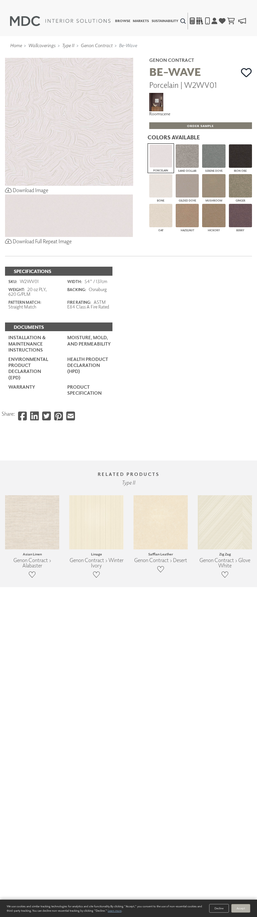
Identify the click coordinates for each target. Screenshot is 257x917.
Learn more (114, 910)
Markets (141, 21)
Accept (241, 908)
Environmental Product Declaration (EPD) (28, 368)
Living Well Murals (142, 54)
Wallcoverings (42, 45)
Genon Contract (96, 45)
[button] (246, 72)
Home (16, 45)
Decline (219, 908)
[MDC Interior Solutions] (60, 21)
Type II (68, 45)
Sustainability (165, 21)
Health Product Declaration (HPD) (87, 365)
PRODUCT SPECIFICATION (84, 390)
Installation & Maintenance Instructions (27, 343)
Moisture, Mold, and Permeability (89, 340)
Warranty (21, 387)
